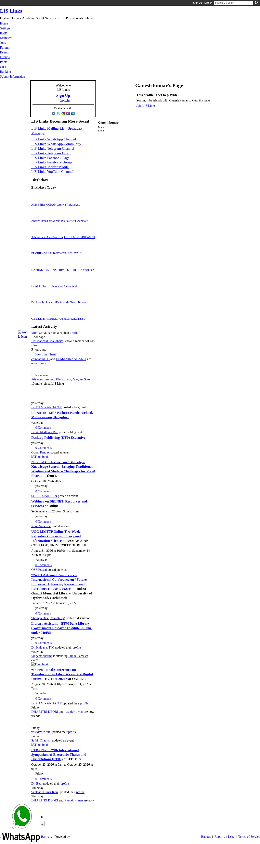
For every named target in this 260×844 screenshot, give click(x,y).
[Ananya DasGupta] (36, 215)
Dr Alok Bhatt (39, 286)
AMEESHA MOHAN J (44, 204)
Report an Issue (224, 836)
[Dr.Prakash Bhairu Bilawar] (61, 297)
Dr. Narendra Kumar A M (62, 286)
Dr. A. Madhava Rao (44, 432)
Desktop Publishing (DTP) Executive (58, 438)
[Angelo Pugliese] (57, 215)
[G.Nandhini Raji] (36, 313)
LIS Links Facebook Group (51, 162)
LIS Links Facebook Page (50, 158)
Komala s (79, 318)
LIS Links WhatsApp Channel (53, 139)
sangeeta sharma (41, 656)
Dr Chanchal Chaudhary (47, 341)
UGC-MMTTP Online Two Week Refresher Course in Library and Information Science (56, 536)
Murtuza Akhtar (41, 332)
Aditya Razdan (66, 204)
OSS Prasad (39, 569)
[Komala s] (79, 313)
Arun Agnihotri (79, 220)
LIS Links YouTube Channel (52, 172)
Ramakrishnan (73, 800)
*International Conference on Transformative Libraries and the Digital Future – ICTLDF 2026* (62, 674)
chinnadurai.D (40, 359)
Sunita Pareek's (78, 656)
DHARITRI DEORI (44, 711)
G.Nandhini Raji (40, 318)
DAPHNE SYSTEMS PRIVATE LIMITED (56, 269)
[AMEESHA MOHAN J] (36, 199)
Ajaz (77, 204)
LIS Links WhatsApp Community (56, 144)
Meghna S (79, 379)
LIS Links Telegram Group (51, 153)
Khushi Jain (63, 379)
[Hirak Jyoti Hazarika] (55, 313)
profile (74, 332)
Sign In (208, 2)
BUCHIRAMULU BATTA (46, 253)
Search (256, 2)
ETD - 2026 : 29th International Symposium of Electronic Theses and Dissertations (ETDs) (58, 754)
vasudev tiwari (73, 711)
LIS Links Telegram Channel (52, 148)
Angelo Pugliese (61, 220)
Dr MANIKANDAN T (71, 359)
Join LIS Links (145, 105)
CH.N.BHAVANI (72, 253)
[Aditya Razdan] (63, 199)
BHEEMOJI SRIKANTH (80, 237)
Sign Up (197, 2)
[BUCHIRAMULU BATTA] (36, 248)
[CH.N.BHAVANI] (67, 248)
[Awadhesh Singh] (51, 232)
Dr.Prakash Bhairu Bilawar (71, 302)
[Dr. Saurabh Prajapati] (36, 297)
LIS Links (11, 11)
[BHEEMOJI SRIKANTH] (70, 232)
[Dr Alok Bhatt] (36, 281)
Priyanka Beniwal (42, 379)
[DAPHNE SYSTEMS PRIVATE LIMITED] (36, 264)
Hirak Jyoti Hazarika (62, 318)
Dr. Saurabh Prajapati (43, 302)
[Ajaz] (80, 199)
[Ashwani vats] (36, 232)
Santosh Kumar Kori (44, 792)
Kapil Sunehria (41, 526)
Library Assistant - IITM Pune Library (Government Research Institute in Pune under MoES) (61, 628)
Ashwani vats (39, 237)
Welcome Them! (46, 354)
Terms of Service (249, 836)
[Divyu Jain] (86, 264)
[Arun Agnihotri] (75, 215)
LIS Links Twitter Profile (50, 167)
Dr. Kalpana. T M (42, 647)
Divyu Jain (88, 269)
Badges (206, 836)
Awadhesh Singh (56, 237)
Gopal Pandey (40, 452)
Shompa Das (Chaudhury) (48, 618)
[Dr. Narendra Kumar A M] (52, 281)
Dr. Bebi (36, 783)
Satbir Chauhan (41, 740)
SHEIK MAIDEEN (44, 496)
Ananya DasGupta (41, 220)
